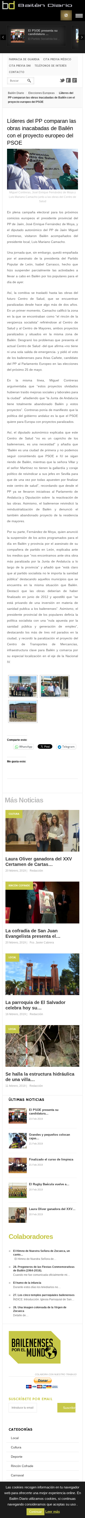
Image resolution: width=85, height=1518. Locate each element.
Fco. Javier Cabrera (42, 942)
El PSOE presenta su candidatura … (43, 32)
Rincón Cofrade (19, 885)
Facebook (68, 80)
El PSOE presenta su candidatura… (43, 1111)
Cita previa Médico (57, 59)
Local (12, 957)
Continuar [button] (35, 1511)
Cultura (14, 814)
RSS (66, 15)
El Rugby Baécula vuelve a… (49, 1184)
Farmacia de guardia (24, 59)
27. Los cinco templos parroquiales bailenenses (44, 1295)
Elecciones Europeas (41, 93)
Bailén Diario (16, 93)
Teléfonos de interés (50, 66)
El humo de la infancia (27, 1282)
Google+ (75, 80)
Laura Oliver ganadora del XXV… (52, 1209)
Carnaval (17, 1475)
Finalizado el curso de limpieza (51, 1159)
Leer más (52, 1511)
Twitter (62, 80)
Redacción (36, 870)
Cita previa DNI (20, 66)
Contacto (16, 72)
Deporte (16, 1456)
